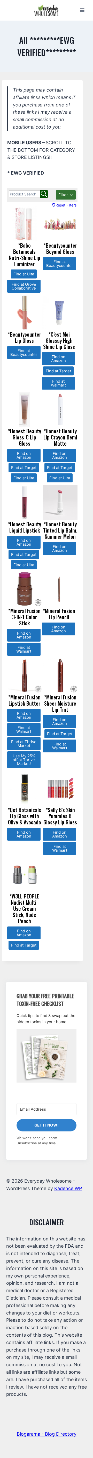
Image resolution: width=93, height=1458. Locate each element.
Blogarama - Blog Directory (46, 1434)
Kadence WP (68, 1188)
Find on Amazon (58, 358)
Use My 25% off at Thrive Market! (24, 759)
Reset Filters (66, 205)
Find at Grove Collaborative (24, 286)
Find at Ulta (23, 274)
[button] (46, 1056)
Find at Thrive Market (23, 743)
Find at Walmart (58, 383)
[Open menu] (82, 10)
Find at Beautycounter (59, 263)
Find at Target (58, 370)
